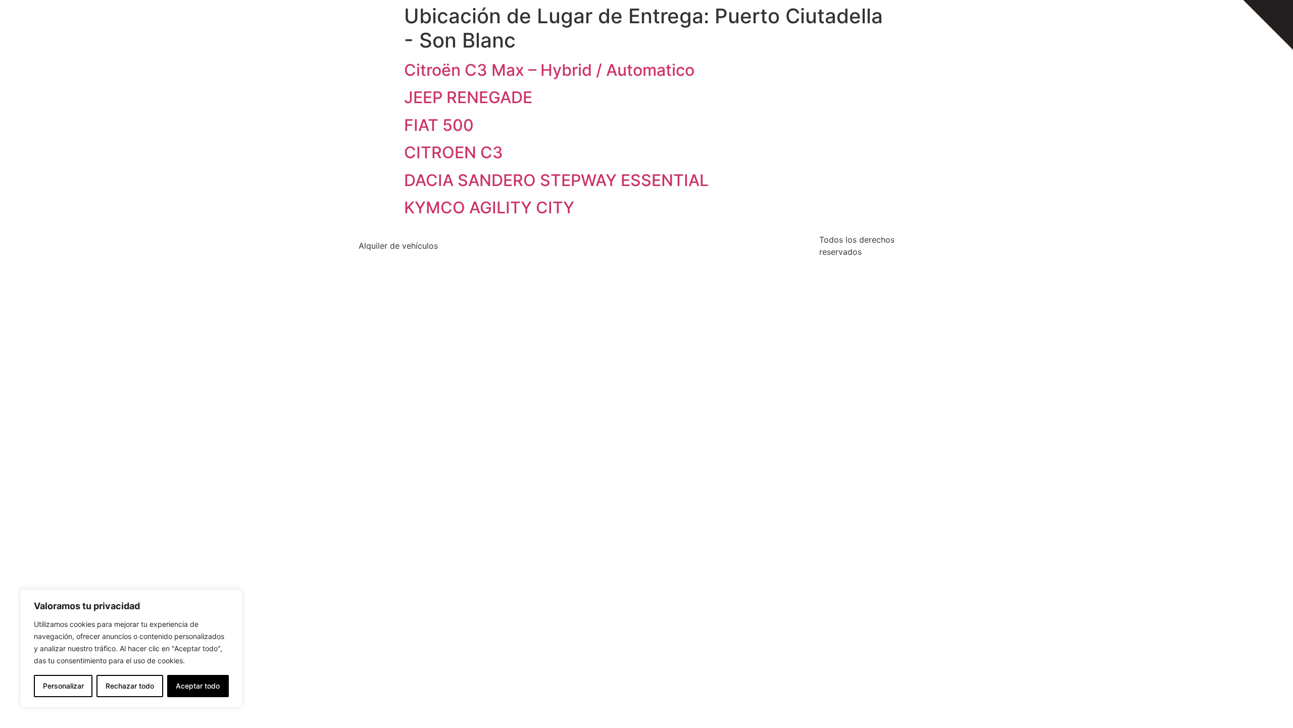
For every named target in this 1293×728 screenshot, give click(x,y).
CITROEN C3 (453, 152)
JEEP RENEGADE (468, 97)
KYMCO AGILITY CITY (489, 207)
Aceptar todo (198, 685)
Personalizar (63, 685)
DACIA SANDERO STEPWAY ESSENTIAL (556, 180)
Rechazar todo (130, 685)
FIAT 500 (439, 125)
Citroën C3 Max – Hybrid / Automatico (549, 70)
